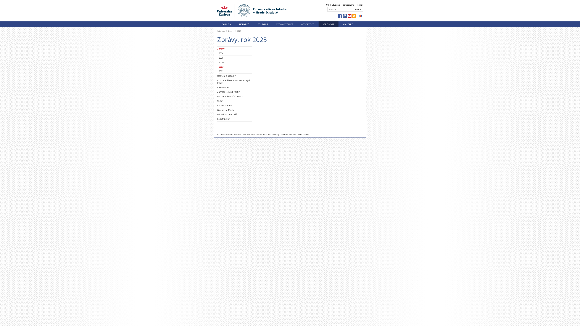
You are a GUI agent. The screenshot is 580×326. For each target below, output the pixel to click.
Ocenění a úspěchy (226, 75)
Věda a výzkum (284, 24)
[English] (360, 16)
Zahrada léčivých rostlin (228, 91)
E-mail (360, 4)
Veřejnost (328, 24)
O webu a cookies (288, 134)
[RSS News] (354, 16)
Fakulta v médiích (225, 105)
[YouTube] (349, 16)
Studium (263, 24)
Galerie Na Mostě (225, 110)
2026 (221, 53)
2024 (221, 62)
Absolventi (307, 24)
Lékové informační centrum (230, 96)
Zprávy (231, 31)
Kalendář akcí (223, 87)
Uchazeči (244, 24)
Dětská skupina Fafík (227, 114)
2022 (221, 71)
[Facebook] (340, 16)
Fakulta (226, 24)
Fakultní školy (223, 118)
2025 (221, 57)
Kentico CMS (303, 134)
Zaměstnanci (348, 4)
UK (327, 4)
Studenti (336, 4)
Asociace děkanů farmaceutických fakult (233, 81)
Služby (220, 100)
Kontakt (348, 24)
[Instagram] (345, 16)
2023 (221, 66)
